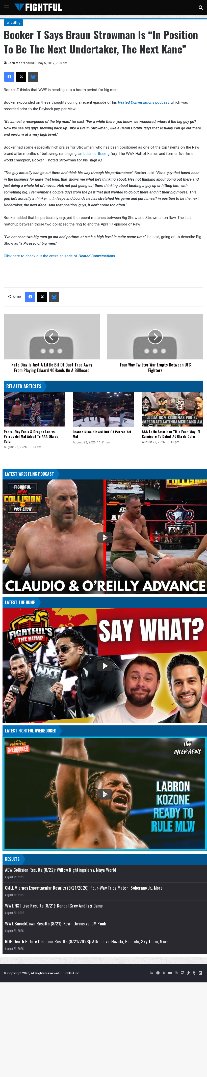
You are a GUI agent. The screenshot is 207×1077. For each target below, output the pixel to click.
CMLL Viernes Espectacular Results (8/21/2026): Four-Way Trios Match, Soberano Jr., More (84, 887)
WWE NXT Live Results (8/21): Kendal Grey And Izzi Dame (54, 905)
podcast (143, 102)
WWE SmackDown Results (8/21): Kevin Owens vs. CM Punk (55, 923)
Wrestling (13, 22)
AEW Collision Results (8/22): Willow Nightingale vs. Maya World (60, 869)
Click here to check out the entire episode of (59, 256)
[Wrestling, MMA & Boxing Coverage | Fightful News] (38, 7)
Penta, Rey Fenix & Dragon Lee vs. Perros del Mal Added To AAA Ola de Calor (31, 436)
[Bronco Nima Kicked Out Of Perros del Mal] (103, 409)
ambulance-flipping (94, 153)
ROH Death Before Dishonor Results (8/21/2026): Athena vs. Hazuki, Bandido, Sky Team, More (86, 941)
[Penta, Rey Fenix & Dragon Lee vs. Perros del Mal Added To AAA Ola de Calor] (34, 409)
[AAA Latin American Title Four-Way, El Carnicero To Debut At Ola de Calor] (172, 409)
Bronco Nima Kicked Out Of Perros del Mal (102, 434)
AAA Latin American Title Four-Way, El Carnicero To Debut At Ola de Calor (171, 434)
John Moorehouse (21, 63)
